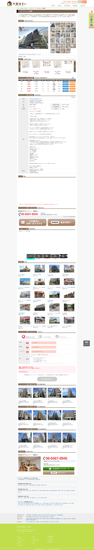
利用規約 (26, 374)
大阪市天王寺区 (26, 485)
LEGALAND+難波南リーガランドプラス (68, 445)
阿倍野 (22, 504)
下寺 (38, 490)
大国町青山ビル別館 (36, 445)
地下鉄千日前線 (43, 518)
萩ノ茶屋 (50, 503)
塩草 (28, 490)
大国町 (37, 100)
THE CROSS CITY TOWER (52, 422)
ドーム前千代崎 (55, 504)
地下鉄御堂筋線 (32, 100)
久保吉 (19, 492)
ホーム (19, 536)
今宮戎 (39, 497)
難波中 (56, 490)
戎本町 (47, 490)
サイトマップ (20, 543)
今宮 (35, 101)
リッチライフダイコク (22, 422)
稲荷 (36, 490)
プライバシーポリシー (34, 374)
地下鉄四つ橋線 (29, 518)
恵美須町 (36, 102)
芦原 (64, 490)
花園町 (57, 503)
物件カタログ (20, 545)
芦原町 (45, 497)
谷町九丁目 (34, 504)
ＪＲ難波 (24, 497)
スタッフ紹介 (50, 538)
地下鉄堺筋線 (31, 102)
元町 (30, 490)
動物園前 (37, 503)
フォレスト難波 (50, 400)
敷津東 (38, 98)
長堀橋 (27, 504)
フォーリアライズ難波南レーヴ (38, 400)
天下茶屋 (42, 504)
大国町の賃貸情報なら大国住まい (24, 526)
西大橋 (30, 504)
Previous (19, 37)
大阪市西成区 (38, 485)
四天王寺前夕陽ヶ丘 (65, 503)
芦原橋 (19, 497)
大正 (24, 504)
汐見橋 (42, 497)
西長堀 (50, 504)
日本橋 (50, 490)
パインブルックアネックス (66, 422)
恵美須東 (73, 490)
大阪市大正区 (20, 485)
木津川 (62, 490)
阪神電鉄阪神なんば (59, 518)
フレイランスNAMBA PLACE (52, 445)
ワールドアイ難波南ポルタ (66, 400)
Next (47, 37)
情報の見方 (73, 97)
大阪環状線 (31, 101)
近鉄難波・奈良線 (67, 518)
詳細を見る (66, 81)
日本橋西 (67, 490)
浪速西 (59, 490)
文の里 (61, 504)
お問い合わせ (72, 81)
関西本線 (28, 519)
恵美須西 (44, 490)
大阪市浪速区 (34, 98)
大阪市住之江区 (44, 485)
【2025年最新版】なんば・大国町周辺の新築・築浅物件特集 (29, 479)
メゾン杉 (35, 422)
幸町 (26, 490)
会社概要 (19, 538)
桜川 (19, 490)
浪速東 (40, 490)
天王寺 (19, 504)
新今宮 (31, 503)
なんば (36, 497)
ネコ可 (34, 538)
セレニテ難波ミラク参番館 (22, 445)
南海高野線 (52, 518)
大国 (24, 490)
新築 (34, 536)
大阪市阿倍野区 (32, 485)
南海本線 (48, 518)
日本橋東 (33, 490)
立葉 (70, 490)
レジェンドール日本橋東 (22, 400)
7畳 (33, 541)
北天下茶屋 (47, 504)
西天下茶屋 (38, 504)
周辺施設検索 (50, 536)
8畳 (33, 543)
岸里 (59, 504)
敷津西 (21, 490)
